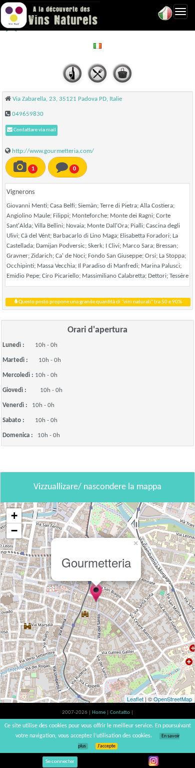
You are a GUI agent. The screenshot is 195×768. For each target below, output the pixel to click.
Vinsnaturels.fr (50, 15)
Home (99, 712)
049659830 (28, 114)
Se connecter (60, 761)
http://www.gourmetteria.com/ (53, 151)
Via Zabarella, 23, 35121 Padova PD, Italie (67, 99)
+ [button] (14, 515)
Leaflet (135, 699)
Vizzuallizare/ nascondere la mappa (98, 487)
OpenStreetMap (173, 699)
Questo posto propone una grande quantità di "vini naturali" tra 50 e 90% (100, 302)
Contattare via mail (34, 130)
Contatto (120, 712)
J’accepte (107, 746)
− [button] (14, 530)
